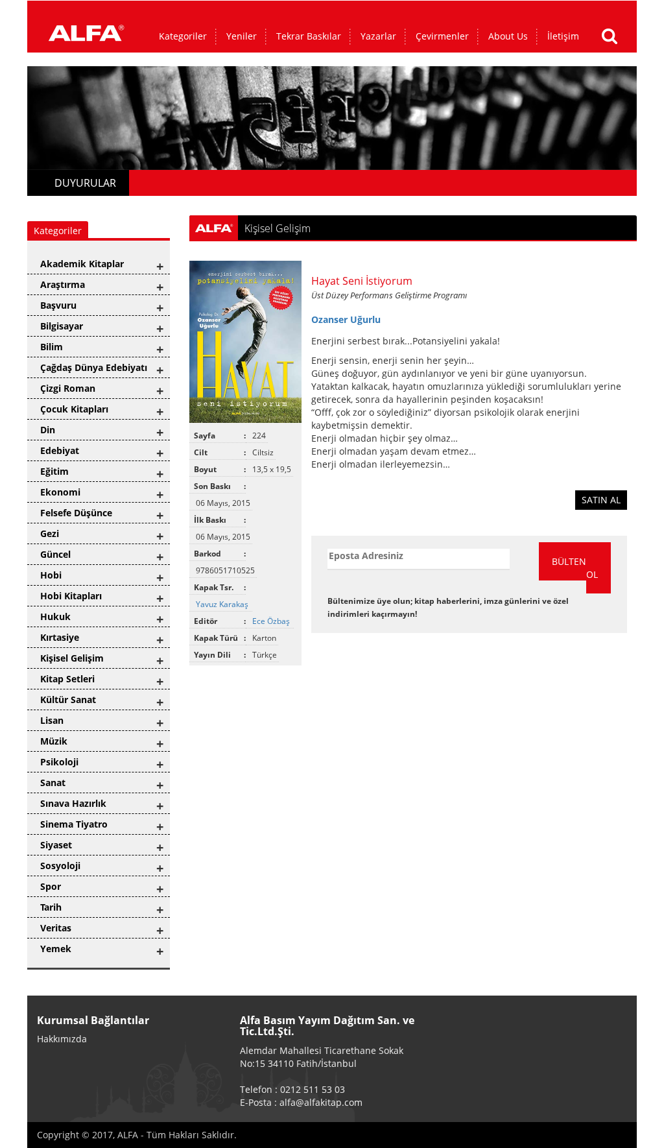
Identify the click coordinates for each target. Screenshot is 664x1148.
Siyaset (56, 845)
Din (47, 430)
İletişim (563, 36)
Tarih (51, 907)
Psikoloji (59, 762)
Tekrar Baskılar (308, 36)
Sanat (52, 782)
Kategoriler (183, 36)
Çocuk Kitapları (74, 409)
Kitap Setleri (67, 679)
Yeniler (241, 36)
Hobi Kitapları (71, 596)
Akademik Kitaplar (82, 263)
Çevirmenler (442, 36)
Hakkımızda (62, 1039)
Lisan (52, 720)
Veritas (55, 928)
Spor (50, 886)
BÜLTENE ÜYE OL (581, 567)
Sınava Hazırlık (73, 803)
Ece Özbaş (272, 621)
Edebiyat (59, 450)
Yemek (55, 948)
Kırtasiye (59, 637)
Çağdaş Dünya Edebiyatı (93, 367)
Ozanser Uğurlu (346, 319)
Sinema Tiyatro (74, 824)
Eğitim (54, 471)
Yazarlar (378, 36)
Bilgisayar (61, 326)
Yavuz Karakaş (223, 604)
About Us (508, 36)
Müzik (53, 741)
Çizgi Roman (67, 388)
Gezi (49, 533)
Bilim (51, 347)
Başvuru (58, 305)
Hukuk (55, 616)
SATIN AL (601, 500)
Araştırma (62, 284)
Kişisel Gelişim (72, 658)
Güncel (55, 554)
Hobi (51, 575)
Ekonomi (60, 492)
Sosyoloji (60, 865)
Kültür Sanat (68, 699)
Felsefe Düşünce (76, 513)
